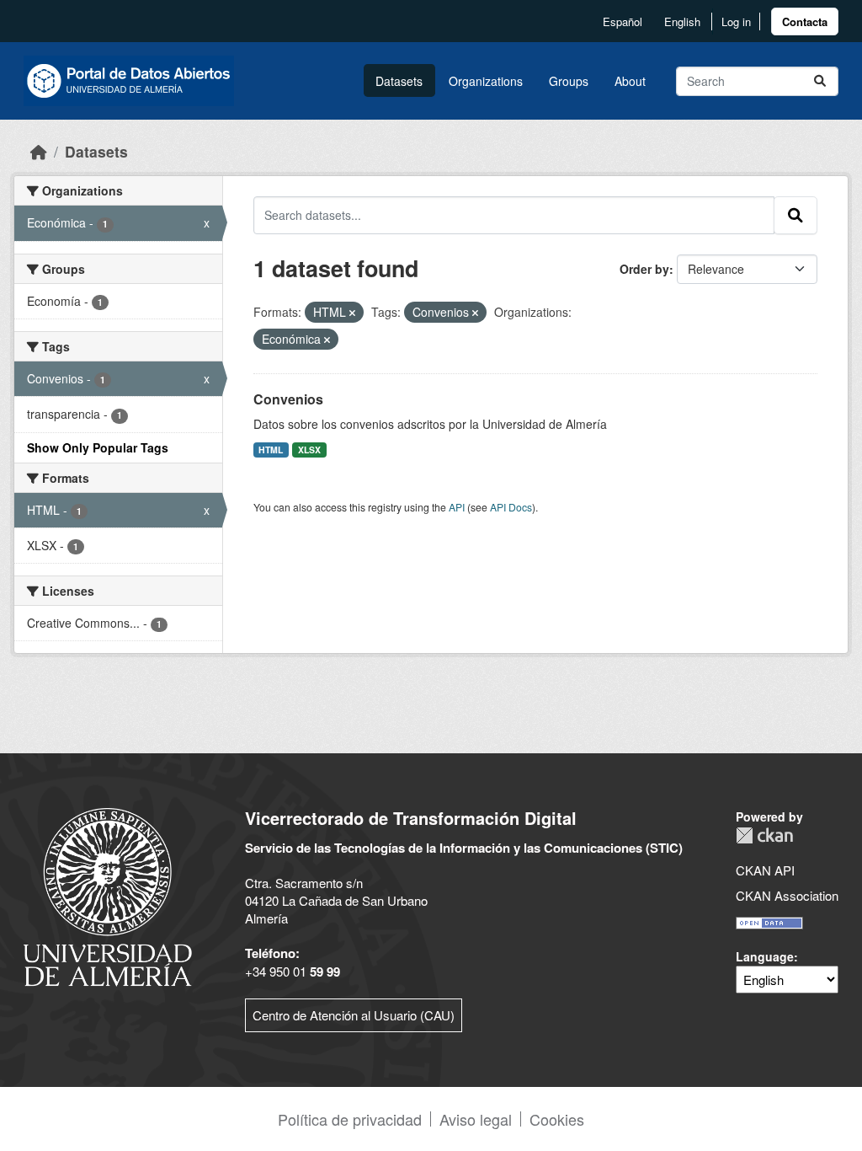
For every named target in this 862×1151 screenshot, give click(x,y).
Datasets (399, 80)
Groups (568, 80)
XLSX (309, 449)
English (682, 21)
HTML (270, 449)
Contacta (804, 21)
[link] (804, 21)
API (457, 507)
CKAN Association (787, 895)
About (630, 80)
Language (765, 956)
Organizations (486, 80)
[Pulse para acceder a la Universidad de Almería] (108, 895)
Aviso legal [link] (475, 1119)
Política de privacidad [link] (350, 1119)
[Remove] (352, 312)
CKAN (764, 835)
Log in (736, 21)
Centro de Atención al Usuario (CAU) (354, 1015)
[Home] (38, 151)
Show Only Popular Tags (97, 447)
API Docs (511, 507)
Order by (644, 268)
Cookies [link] (556, 1119)
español (622, 21)
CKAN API (765, 870)
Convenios (288, 399)
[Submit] (820, 81)
